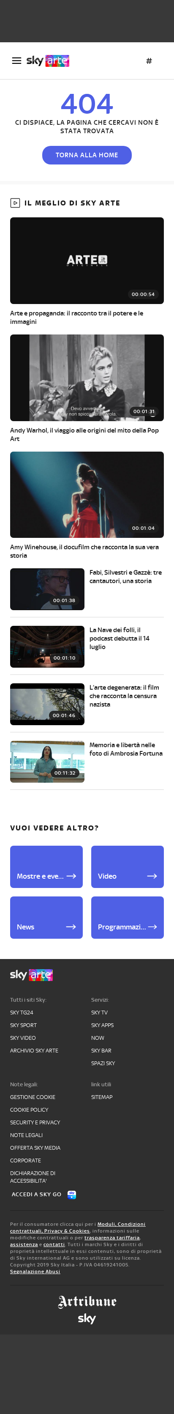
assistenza (24, 1244)
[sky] (87, 1318)
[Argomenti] (149, 61)
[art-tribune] (87, 1302)
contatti (54, 1244)
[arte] (51, 61)
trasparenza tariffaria (112, 1238)
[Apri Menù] (17, 60)
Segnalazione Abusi (35, 1271)
